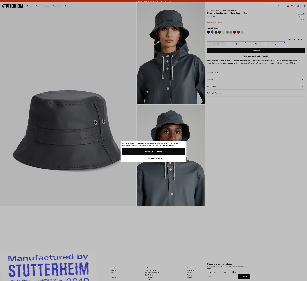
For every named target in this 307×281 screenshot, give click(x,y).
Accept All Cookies (153, 151)
